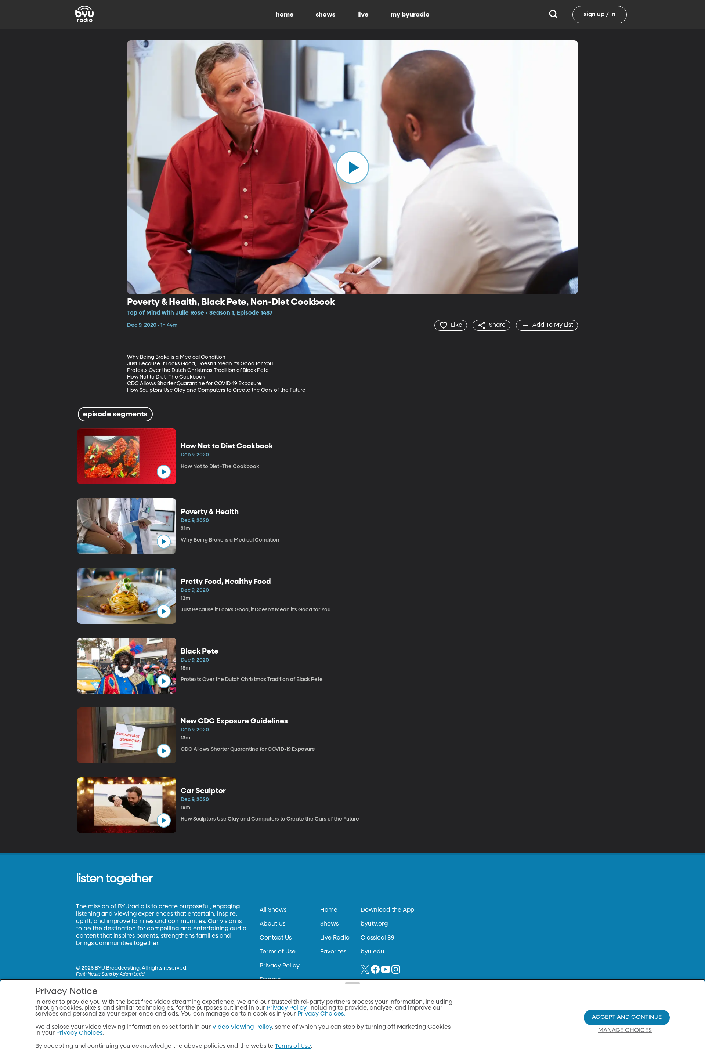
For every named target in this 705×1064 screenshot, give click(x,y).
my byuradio (410, 14)
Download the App (387, 910)
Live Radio (335, 938)
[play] (352, 167)
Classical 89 (377, 938)
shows (325, 14)
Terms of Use (278, 952)
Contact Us (276, 938)
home (285, 14)
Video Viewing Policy (242, 1027)
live (363, 14)
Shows (329, 924)
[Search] (553, 14)
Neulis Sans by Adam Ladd (116, 974)
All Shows (273, 910)
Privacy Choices (79, 1033)
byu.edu (372, 952)
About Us (272, 924)
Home (328, 910)
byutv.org (374, 924)
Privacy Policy (280, 966)
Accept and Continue (627, 1017)
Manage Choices (625, 1031)
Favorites (333, 952)
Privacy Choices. (321, 1014)
